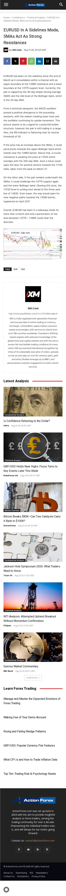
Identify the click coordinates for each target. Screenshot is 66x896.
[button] (6, 889)
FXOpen (7, 625)
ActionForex (10, 525)
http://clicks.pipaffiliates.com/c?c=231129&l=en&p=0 (33, 313)
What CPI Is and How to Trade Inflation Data (30, 759)
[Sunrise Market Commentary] (33, 647)
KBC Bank (8, 671)
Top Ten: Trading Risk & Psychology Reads (30, 773)
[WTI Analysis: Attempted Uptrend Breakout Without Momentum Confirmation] (33, 597)
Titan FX (8, 575)
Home (7, 17)
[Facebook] (7, 61)
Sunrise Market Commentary (21, 666)
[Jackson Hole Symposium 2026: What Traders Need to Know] (33, 547)
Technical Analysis (36, 17)
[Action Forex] (33, 5)
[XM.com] (6, 50)
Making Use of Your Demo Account (25, 717)
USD (23, 269)
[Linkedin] (39, 61)
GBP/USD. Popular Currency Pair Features (29, 745)
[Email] (47, 61)
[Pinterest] (23, 61)
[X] (15, 61)
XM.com (17, 50)
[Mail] (28, 849)
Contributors (18, 17)
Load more (31, 677)
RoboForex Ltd (11, 475)
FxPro (6, 425)
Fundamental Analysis (14, 415)
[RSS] (37, 849)
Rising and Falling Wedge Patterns (25, 731)
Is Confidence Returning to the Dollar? (27, 421)
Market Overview (12, 510)
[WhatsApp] (31, 61)
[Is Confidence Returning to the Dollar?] (33, 401)
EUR (15, 269)
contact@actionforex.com (40, 840)
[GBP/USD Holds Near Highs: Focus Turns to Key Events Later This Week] (33, 447)
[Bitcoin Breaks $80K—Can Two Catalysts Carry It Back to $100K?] (33, 497)
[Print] (55, 61)
